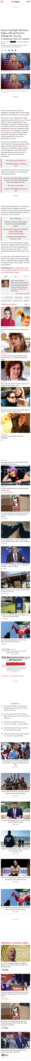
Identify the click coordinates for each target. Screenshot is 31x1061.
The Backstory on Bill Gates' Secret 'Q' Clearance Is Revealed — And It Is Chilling (15, 565)
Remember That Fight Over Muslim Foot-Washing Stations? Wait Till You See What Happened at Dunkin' (15, 514)
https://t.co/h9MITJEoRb (16, 231)
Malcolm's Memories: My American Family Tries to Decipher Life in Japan (15, 590)
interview (20, 120)
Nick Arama (4, 543)
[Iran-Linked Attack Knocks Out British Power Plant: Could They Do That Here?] (15, 630)
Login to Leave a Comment (15, 664)
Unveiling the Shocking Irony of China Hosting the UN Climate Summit (15, 821)
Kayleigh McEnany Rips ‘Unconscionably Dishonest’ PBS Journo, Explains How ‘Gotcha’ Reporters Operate (15, 270)
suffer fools (22, 114)
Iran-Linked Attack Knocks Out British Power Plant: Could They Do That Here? (14, 640)
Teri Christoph (4, 518)
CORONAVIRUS (18, 297)
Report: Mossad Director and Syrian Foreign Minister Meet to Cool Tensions (15, 792)
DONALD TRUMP (17, 300)
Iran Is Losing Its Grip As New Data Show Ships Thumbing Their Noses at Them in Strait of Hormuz (15, 540)
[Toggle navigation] (2, 1)
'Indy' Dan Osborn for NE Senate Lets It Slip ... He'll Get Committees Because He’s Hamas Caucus (15, 994)
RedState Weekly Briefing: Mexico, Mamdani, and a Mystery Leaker (15, 850)
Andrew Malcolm (5, 593)
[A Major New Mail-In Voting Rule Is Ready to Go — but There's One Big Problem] (15, 605)
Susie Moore (15, 853)
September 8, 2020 (15, 239)
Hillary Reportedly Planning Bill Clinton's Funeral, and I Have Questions (14, 1051)
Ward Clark (3, 643)
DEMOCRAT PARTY (6, 300)
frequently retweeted (18, 144)
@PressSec (6, 178)
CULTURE (27, 297)
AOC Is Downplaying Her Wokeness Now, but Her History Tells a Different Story (15, 878)
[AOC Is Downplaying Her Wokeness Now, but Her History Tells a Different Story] (15, 867)
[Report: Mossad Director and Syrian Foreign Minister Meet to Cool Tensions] (15, 781)
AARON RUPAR (8, 297)
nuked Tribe (26, 206)
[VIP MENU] (28, 1)
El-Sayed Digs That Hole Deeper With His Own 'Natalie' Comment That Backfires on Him (15, 763)
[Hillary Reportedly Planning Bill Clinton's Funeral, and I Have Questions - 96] (15, 1040)
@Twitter (8, 229)
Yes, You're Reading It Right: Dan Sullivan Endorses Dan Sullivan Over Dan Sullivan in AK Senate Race (14, 965)
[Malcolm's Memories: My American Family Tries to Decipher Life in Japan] (15, 580)
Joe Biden (3, 130)
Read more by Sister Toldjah (22, 293)
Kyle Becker (4, 568)
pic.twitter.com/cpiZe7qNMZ (16, 233)
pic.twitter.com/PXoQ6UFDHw (16, 160)
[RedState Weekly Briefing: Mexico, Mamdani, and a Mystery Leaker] (15, 839)
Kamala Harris (8, 132)
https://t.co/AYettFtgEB (17, 185)
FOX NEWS (26, 300)
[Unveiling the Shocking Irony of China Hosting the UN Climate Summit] (15, 810)
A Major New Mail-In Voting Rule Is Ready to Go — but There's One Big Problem (15, 615)
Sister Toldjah (5, 41)
